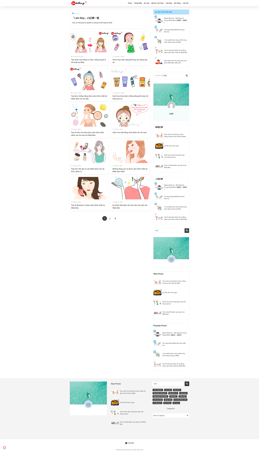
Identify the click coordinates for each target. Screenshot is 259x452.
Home (130, 3)
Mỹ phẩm (177, 390)
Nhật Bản (173, 396)
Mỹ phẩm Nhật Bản (160, 393)
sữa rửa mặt (158, 400)
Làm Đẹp (169, 3)
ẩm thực (176, 403)
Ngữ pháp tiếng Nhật (160, 396)
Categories (171, 408)
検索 (187, 75)
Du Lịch (146, 3)
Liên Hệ (185, 3)
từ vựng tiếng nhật (180, 400)
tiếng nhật (168, 400)
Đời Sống (177, 3)
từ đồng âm (157, 403)
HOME (130, 443)
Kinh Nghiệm (158, 390)
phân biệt (183, 396)
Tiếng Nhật (138, 3)
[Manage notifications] (4, 447)
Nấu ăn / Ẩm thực (157, 3)
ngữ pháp (183, 393)
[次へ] (115, 218)
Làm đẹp (168, 390)
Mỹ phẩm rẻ (173, 393)
